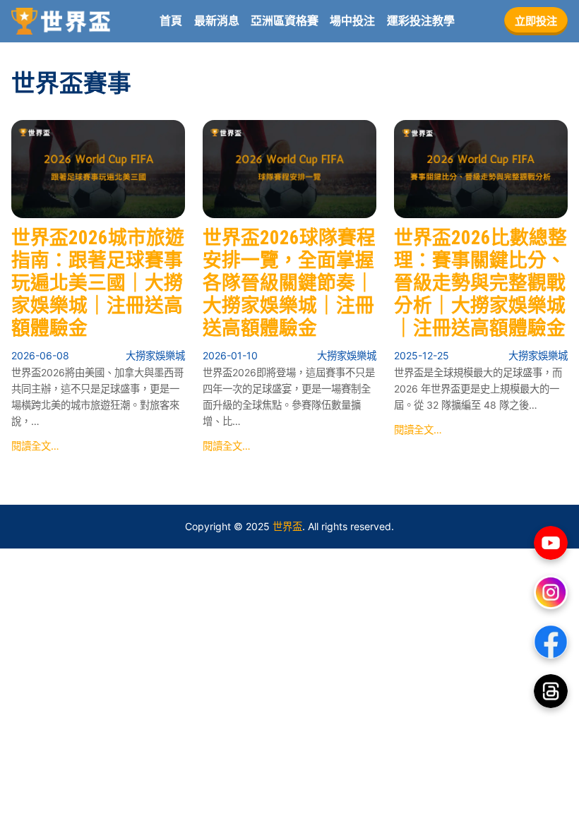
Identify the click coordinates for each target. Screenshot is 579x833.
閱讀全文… (35, 446)
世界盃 (287, 526)
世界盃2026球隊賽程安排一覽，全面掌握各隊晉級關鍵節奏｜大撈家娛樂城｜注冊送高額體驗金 (289, 283)
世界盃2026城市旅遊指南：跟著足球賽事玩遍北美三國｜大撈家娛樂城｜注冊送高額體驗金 (97, 283)
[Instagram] (551, 592)
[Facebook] (551, 642)
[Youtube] (551, 543)
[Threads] (551, 691)
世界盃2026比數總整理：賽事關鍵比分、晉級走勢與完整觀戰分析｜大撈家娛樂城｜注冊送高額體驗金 (480, 283)
